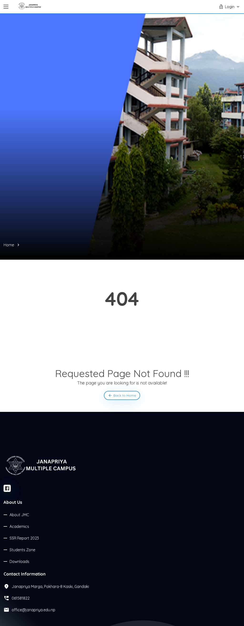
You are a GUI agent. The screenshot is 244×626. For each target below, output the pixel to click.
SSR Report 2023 (24, 538)
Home (9, 244)
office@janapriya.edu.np (33, 609)
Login (229, 6)
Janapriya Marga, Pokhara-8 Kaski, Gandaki (50, 586)
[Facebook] (7, 488)
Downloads (19, 561)
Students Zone (22, 549)
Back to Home (124, 395)
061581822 (21, 598)
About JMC (19, 514)
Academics (19, 526)
